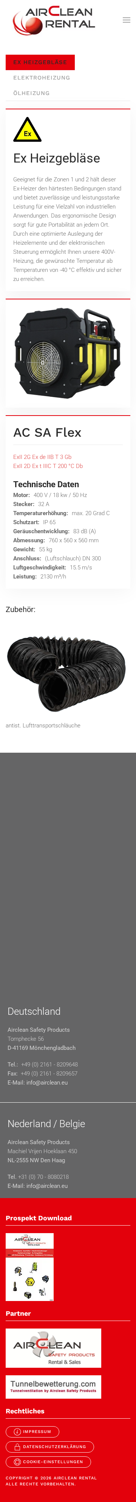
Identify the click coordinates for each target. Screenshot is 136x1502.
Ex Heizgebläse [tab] (40, 62)
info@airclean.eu (47, 1082)
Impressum (37, 1431)
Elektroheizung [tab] (41, 77)
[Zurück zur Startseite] (53, 20)
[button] (126, 20)
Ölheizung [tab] (31, 93)
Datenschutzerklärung (54, 1446)
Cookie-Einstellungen (53, 1461)
